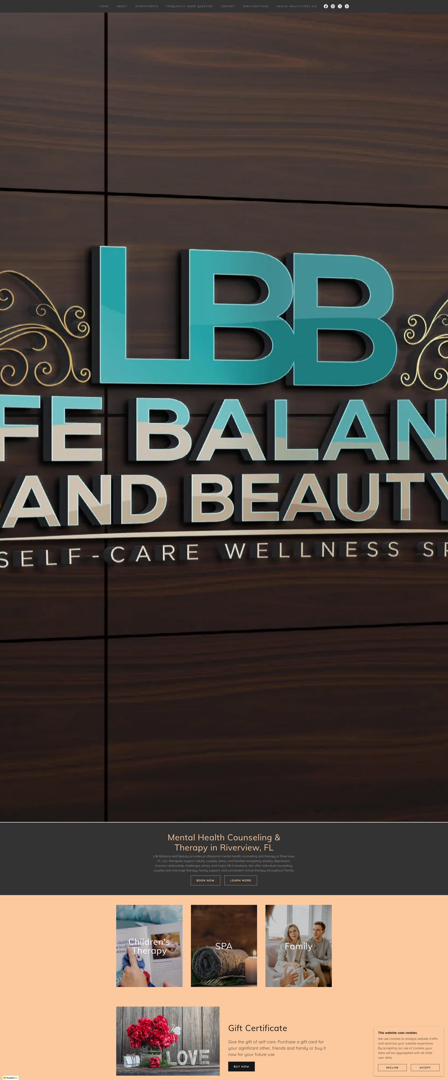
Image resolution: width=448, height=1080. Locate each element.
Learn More (240, 880)
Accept (425, 1067)
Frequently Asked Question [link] (189, 6)
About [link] (122, 6)
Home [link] (104, 6)
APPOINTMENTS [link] (146, 6)
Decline (392, 1067)
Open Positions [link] (256, 6)
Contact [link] (228, 6)
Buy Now (241, 1066)
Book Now (206, 880)
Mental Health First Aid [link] (296, 6)
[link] (325, 6)
